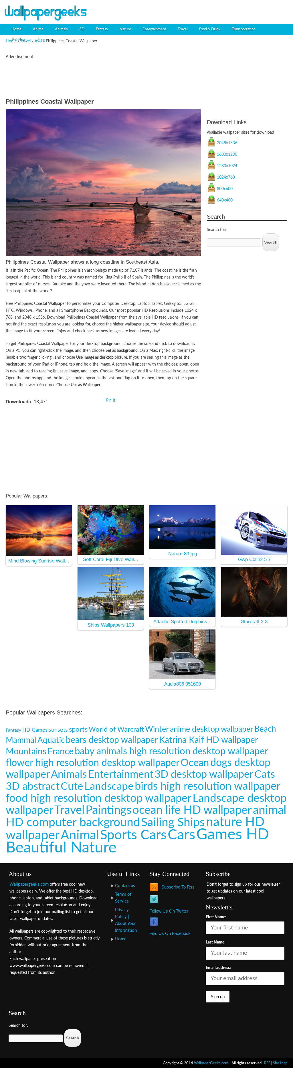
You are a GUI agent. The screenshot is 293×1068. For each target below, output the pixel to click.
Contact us (125, 886)
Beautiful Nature (61, 847)
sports (78, 729)
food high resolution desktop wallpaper (98, 798)
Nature (125, 29)
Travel (183, 29)
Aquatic (51, 740)
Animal (80, 835)
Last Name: (215, 942)
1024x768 (226, 177)
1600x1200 (227, 155)
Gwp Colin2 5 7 (254, 559)
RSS (267, 1063)
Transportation (244, 29)
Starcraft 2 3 (254, 621)
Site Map (280, 1063)
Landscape (109, 786)
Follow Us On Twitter (168, 911)
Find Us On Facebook (170, 933)
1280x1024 (227, 166)
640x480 (225, 200)
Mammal (21, 740)
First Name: (216, 917)
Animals (61, 29)
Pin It (110, 400)
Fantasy (102, 29)
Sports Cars (133, 835)
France (60, 751)
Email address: (218, 968)
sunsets (58, 730)
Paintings (18, 40)
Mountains (26, 751)
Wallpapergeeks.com (29, 884)
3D (81, 29)
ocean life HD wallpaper (192, 810)
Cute (72, 786)
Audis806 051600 (182, 684)
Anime (38, 29)
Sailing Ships (173, 822)
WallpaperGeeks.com (211, 1063)
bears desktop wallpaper (112, 740)
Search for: (216, 230)
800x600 (225, 189)
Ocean (195, 763)
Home (16, 29)
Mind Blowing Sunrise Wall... (38, 561)
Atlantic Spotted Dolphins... (182, 621)
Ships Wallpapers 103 (111, 625)
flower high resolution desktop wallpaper (92, 763)
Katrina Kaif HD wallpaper (208, 740)
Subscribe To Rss (178, 887)
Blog (41, 40)
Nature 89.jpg (182, 553)
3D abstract (33, 786)
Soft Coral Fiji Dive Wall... (110, 559)
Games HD (232, 834)
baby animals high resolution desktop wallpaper (171, 751)
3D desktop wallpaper (204, 774)
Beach (265, 729)
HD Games (34, 730)
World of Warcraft (116, 729)
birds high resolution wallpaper (207, 786)
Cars (181, 835)
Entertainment (154, 29)
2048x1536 (227, 143)
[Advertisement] (223, 10)
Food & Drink (209, 29)
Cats (264, 774)
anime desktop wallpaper (211, 729)
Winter (157, 729)
